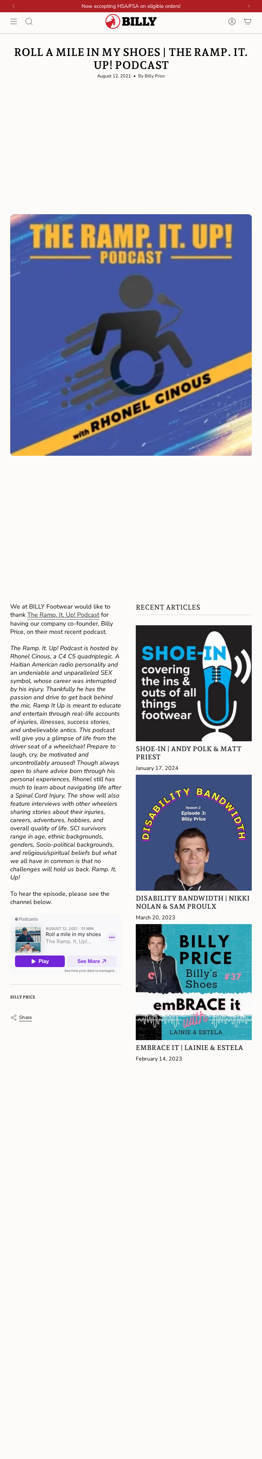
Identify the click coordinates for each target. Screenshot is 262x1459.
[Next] (249, 6)
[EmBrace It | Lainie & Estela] (194, 982)
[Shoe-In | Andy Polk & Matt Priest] (194, 683)
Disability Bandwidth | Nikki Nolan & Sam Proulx (193, 902)
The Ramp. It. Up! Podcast (63, 615)
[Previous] (13, 6)
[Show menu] (13, 21)
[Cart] (248, 21)
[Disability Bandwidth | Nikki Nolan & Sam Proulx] (194, 833)
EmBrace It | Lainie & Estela (189, 1048)
